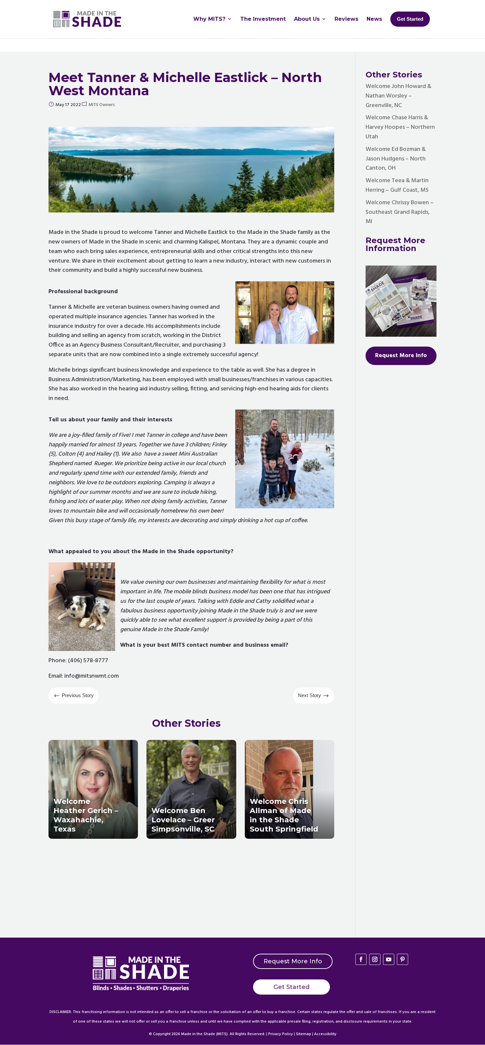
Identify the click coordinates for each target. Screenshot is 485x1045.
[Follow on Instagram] (374, 959)
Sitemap (303, 1034)
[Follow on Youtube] (388, 959)
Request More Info (293, 961)
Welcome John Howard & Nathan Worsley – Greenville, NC (398, 96)
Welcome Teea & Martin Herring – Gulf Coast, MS (397, 185)
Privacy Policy (280, 1034)
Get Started (291, 987)
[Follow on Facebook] (361, 959)
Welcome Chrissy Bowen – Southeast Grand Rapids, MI (400, 212)
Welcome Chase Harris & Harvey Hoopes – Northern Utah (400, 127)
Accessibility (325, 1034)
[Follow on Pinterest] (402, 959)
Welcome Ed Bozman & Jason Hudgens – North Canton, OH (396, 159)
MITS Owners (101, 105)
